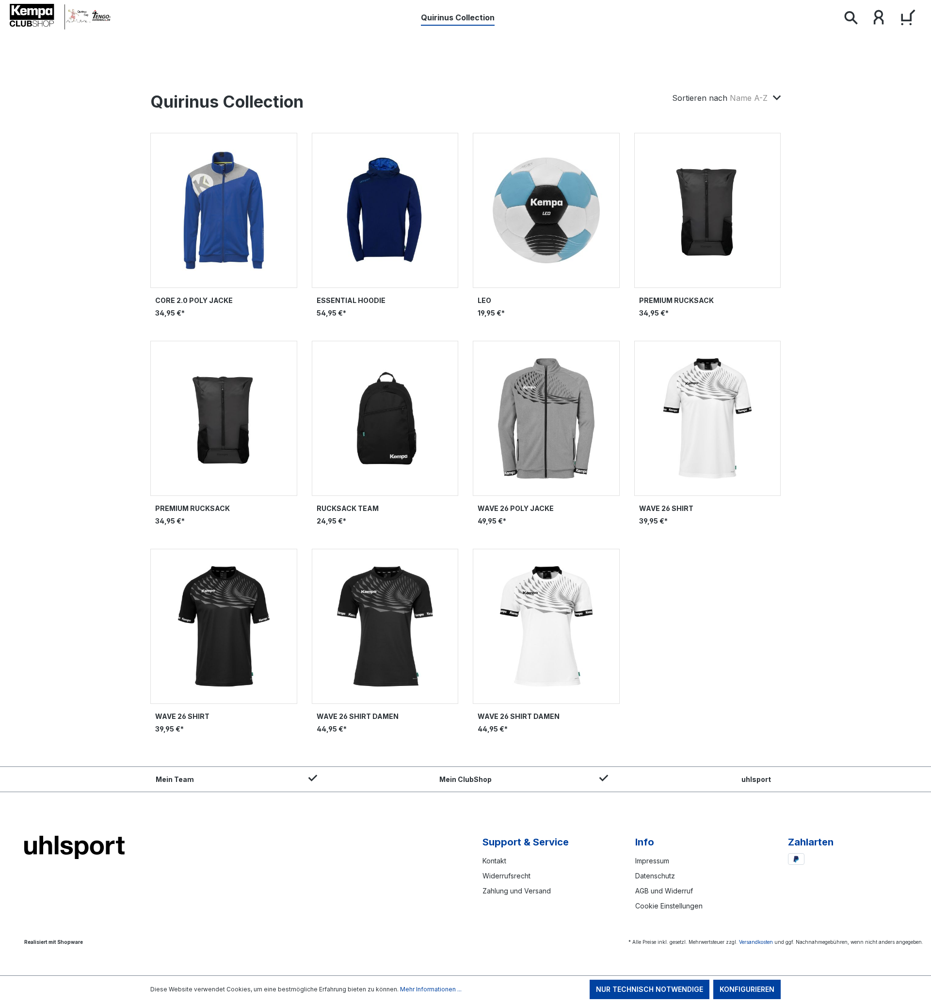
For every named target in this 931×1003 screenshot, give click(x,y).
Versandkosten (756, 942)
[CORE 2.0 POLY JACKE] (224, 210)
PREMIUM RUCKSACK (676, 300)
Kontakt (494, 861)
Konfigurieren (747, 989)
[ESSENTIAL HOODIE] (385, 210)
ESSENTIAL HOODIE (351, 300)
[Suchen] (850, 19)
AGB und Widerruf (664, 891)
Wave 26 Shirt (666, 508)
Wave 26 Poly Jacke (516, 508)
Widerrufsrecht (506, 876)
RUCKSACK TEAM (348, 508)
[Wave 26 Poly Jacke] (546, 418)
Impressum (652, 861)
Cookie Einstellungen (669, 906)
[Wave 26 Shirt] (708, 418)
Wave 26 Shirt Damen (358, 716)
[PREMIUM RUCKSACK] (708, 210)
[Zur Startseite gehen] (61, 17)
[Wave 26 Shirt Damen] (385, 626)
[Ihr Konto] (879, 19)
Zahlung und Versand (516, 891)
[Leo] (546, 210)
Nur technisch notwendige (649, 989)
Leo (484, 300)
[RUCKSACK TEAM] (385, 418)
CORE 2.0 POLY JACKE (194, 300)
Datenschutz (655, 876)
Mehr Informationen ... (431, 989)
